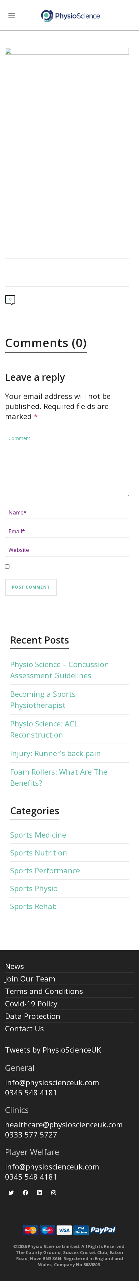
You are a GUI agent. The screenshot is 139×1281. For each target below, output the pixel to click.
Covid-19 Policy (31, 1003)
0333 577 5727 (31, 1134)
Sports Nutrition (38, 852)
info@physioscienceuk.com (52, 1082)
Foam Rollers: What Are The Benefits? (58, 777)
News (14, 966)
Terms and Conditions (44, 991)
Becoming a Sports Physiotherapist (43, 699)
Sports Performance (45, 870)
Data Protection (32, 1016)
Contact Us (24, 1028)
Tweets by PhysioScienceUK (53, 1049)
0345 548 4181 (31, 1092)
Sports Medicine (38, 835)
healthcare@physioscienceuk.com (64, 1124)
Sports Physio (34, 888)
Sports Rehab (33, 906)
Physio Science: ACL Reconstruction (44, 729)
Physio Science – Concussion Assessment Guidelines (59, 669)
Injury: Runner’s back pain (55, 753)
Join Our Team (30, 978)
